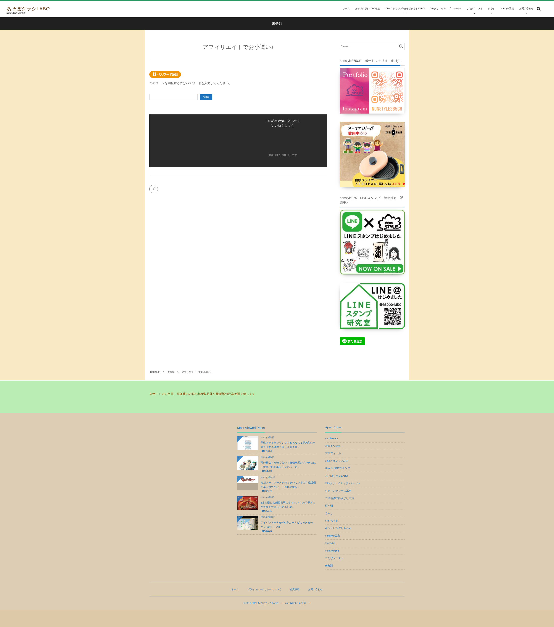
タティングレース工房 (338, 490)
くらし (329, 513)
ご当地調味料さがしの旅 (339, 498)
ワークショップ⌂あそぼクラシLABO (405, 8)
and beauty (331, 438)
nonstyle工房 (507, 8)
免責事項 (295, 589)
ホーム (346, 8)
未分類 (329, 565)
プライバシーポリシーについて (264, 589)
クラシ (491, 8)
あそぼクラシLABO (28, 8)
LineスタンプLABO (336, 460)
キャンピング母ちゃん (338, 528)
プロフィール (333, 453)
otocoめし (331, 543)
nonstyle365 (332, 550)
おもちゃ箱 (331, 520)
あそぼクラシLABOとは (367, 8)
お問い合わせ (526, 8)
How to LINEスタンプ (337, 468)
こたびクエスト (474, 8)
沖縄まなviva (332, 445)
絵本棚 (329, 505)
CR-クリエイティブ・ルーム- (342, 483)
